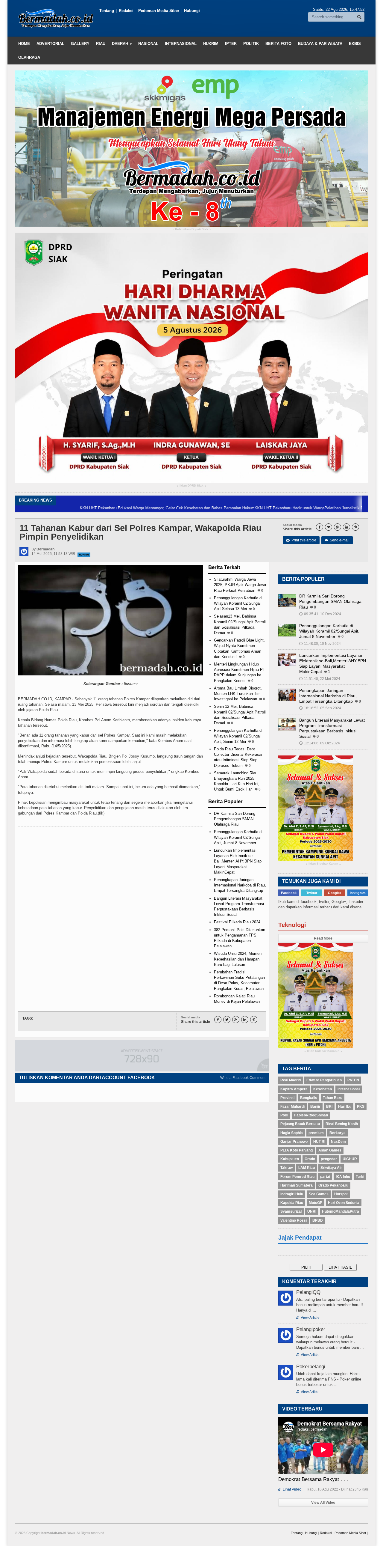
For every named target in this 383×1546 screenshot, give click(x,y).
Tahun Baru (332, 1098)
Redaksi (126, 10)
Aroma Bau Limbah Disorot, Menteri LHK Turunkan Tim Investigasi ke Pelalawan (238, 693)
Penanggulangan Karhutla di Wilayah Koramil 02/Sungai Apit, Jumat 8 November (238, 837)
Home (24, 43)
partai (325, 1177)
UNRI (311, 1211)
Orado (310, 1159)
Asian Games (329, 1150)
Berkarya (337, 1133)
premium (316, 1133)
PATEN (353, 1080)
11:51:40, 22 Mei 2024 (319, 679)
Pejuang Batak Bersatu (300, 1124)
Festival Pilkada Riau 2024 (237, 922)
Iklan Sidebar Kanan (323, 864)
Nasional (148, 43)
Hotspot (341, 1194)
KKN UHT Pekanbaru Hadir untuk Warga (242, 508)
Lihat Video (289, 1489)
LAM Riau (306, 1168)
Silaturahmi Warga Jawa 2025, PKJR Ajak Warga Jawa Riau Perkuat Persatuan (240, 584)
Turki (360, 1177)
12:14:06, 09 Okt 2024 (319, 743)
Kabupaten (289, 1159)
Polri (284, 1115)
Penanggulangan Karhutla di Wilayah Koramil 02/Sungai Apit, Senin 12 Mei (238, 735)
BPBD (317, 1220)
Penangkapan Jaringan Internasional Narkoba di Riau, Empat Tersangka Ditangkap (240, 885)
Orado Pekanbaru (333, 1185)
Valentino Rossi (293, 1220)
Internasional (181, 43)
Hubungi (192, 10)
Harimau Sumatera (296, 1185)
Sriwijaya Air (331, 1168)
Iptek (231, 43)
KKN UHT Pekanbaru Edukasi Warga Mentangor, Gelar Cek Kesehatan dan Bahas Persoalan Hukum (119, 508)
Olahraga (29, 57)
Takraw (286, 1168)
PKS (360, 1106)
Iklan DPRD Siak (191, 486)
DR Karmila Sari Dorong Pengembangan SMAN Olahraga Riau (234, 819)
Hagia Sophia (291, 1133)
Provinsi (287, 1098)
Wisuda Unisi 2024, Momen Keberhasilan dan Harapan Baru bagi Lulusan (238, 959)
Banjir (315, 1106)
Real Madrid (290, 1080)
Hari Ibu (344, 1106)
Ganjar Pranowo (294, 1141)
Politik (251, 43)
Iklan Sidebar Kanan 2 (323, 1051)
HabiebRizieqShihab (311, 1115)
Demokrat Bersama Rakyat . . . (313, 1479)
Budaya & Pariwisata (320, 43)
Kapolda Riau (291, 1203)
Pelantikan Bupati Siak (191, 229)
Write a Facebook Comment (242, 1078)
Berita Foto (278, 43)
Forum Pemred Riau (297, 1177)
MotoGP (315, 1203)
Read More (323, 938)
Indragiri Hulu (291, 1194)
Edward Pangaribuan (324, 1080)
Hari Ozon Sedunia (343, 1203)
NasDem (338, 1141)
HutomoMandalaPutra (340, 1211)
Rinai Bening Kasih (342, 1124)
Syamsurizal (291, 1211)
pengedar (329, 1159)
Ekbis (355, 43)
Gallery (80, 43)
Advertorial (50, 43)
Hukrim (210, 43)
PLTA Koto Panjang (296, 1150)
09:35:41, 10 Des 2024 (320, 614)
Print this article (301, 540)
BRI (329, 1106)
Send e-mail (337, 540)
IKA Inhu (343, 1177)
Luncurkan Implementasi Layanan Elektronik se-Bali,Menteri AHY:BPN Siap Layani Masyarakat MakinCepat (238, 861)
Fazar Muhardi (292, 1106)
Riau (100, 43)
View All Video (323, 1502)
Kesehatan (322, 1089)
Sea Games (319, 1194)
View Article (308, 1317)
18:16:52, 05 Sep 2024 (320, 708)
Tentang (106, 10)
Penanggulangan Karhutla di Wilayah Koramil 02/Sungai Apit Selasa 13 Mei (238, 603)
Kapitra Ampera (294, 1089)
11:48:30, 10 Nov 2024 (320, 644)
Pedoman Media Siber (158, 10)
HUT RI (319, 1141)
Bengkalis (308, 1098)
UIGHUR (350, 1159)
